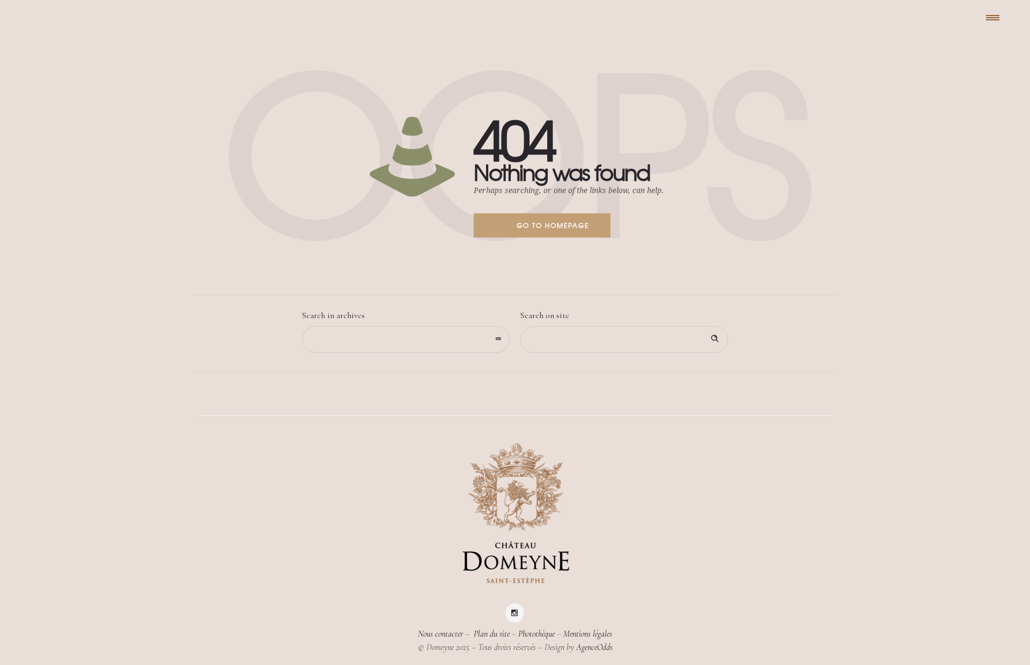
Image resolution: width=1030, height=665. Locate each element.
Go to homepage (553, 225)
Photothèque (536, 634)
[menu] (995, 17)
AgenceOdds (594, 647)
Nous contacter (440, 634)
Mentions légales (587, 634)
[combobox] (406, 339)
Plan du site (491, 634)
